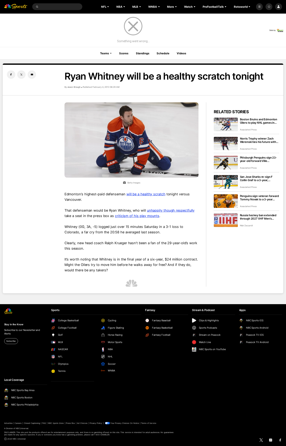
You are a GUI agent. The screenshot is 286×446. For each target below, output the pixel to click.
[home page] (15, 7)
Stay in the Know (13, 324)
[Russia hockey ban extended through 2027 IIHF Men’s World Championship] (226, 220)
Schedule (163, 53)
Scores (123, 53)
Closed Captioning (32, 423)
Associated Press (248, 129)
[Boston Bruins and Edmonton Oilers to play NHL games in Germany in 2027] (226, 124)
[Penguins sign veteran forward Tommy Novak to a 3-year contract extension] (226, 201)
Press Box (70, 423)
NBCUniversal (22, 428)
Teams (104, 53)
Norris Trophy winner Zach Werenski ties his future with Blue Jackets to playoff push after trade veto (258, 140)
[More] (259, 6)
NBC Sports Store (56, 423)
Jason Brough (74, 87)
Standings (142, 53)
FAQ (44, 423)
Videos (181, 53)
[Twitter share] (21, 74)
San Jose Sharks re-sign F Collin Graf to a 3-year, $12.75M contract (256, 178)
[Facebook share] (11, 74)
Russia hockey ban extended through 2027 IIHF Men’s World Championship (258, 216)
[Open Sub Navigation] (108, 7)
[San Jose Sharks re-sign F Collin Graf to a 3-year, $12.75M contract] (226, 182)
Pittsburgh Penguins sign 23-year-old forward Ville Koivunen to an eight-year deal (259, 159)
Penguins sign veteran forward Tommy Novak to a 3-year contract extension (259, 197)
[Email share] (32, 74)
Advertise (8, 423)
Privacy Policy (96, 423)
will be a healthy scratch (145, 194)
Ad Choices (82, 423)
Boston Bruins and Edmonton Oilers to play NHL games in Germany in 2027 (258, 121)
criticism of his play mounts (137, 216)
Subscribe (11, 341)
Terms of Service (148, 423)
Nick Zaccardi (246, 225)
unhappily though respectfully (171, 210)
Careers (18, 423)
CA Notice (134, 423)
